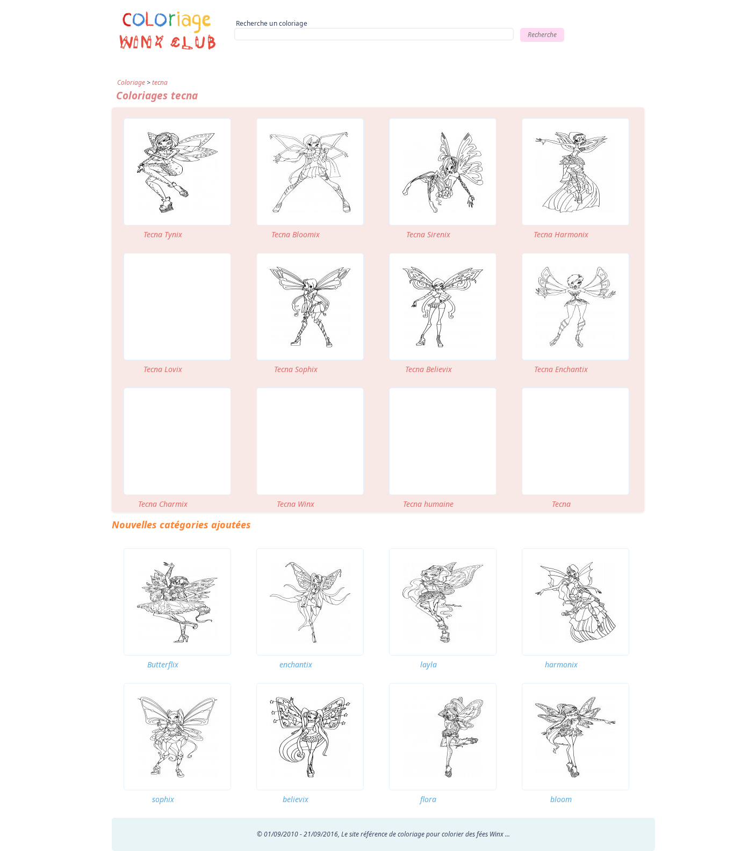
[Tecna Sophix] (310, 306)
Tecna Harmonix (561, 234)
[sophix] (177, 736)
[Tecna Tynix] (177, 172)
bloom (561, 799)
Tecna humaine (428, 504)
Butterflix (162, 664)
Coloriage (131, 82)
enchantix (295, 664)
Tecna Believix (428, 369)
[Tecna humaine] (442, 441)
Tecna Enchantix (561, 369)
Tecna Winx (295, 504)
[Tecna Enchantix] (575, 306)
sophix (163, 799)
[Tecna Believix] (442, 306)
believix (295, 799)
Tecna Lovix (162, 369)
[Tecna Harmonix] (575, 172)
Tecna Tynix (162, 234)
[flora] (442, 736)
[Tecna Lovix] (177, 306)
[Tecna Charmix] (177, 441)
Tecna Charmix (163, 504)
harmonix (561, 664)
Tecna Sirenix (428, 234)
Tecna (561, 504)
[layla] (442, 602)
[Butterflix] (177, 602)
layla (428, 664)
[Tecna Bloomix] (310, 172)
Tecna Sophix (296, 369)
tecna (160, 82)
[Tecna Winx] (310, 441)
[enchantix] (310, 602)
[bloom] (575, 736)
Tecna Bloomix (295, 234)
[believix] (310, 736)
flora (428, 799)
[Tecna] (575, 441)
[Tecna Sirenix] (442, 172)
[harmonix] (575, 602)
